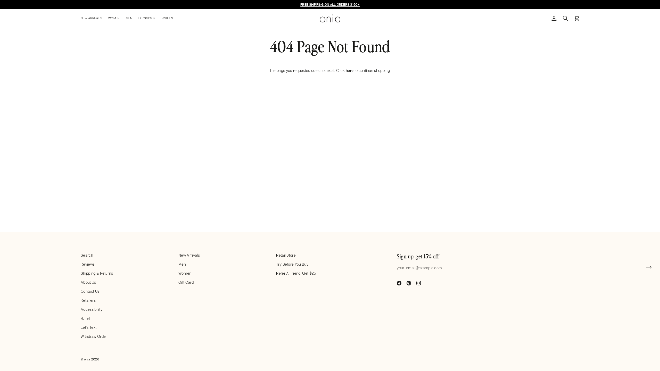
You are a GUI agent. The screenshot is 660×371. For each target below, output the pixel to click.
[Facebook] (399, 283)
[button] (93, 18)
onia (87, 359)
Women (185, 273)
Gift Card (186, 282)
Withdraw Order (94, 336)
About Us (88, 282)
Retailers (88, 300)
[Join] (647, 267)
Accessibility (91, 309)
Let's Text (88, 327)
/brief (85, 318)
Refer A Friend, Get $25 (296, 273)
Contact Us (90, 291)
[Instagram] (418, 283)
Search (87, 255)
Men (182, 264)
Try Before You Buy (292, 264)
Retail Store (286, 255)
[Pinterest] (409, 283)
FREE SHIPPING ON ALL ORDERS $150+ (330, 4)
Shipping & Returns (97, 273)
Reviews (88, 264)
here (349, 70)
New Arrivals (189, 255)
